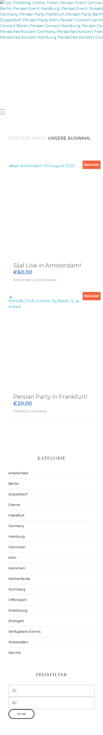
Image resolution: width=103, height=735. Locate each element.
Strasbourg (17, 610)
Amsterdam (23, 280)
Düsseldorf (17, 494)
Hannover (17, 547)
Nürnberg (16, 589)
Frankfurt (21, 411)
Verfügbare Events (24, 631)
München (16, 568)
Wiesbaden (18, 642)
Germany (39, 411)
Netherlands (46, 280)
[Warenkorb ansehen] (2, 123)
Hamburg (16, 536)
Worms (14, 653)
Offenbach (17, 600)
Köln (12, 557)
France (14, 505)
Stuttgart (16, 621)
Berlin (13, 484)
